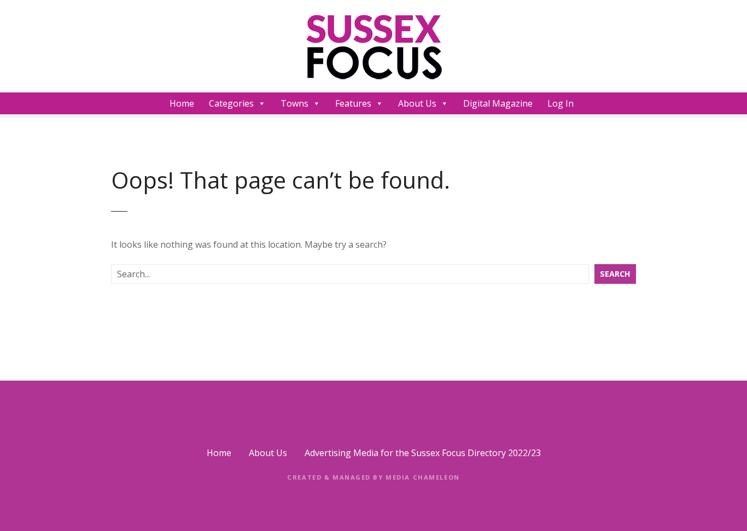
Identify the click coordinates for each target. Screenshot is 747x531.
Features (353, 103)
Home (182, 103)
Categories (231, 103)
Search (615, 274)
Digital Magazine (498, 103)
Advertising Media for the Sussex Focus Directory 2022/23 (423, 453)
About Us (417, 103)
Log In (560, 103)
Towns (294, 103)
